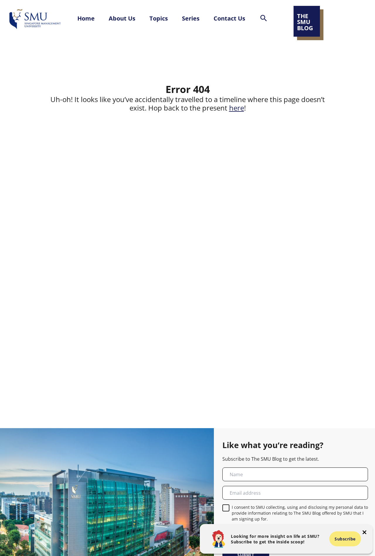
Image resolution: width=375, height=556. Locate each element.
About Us (122, 18)
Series (191, 18)
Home (86, 18)
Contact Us (229, 18)
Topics (158, 18)
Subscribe (345, 539)
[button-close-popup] (364, 532)
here (236, 108)
